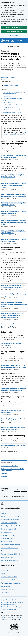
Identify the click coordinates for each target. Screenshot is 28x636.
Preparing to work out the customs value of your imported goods (14, 92)
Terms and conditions (8, 605)
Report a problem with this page (14, 496)
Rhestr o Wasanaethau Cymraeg (11, 607)
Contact (20, 602)
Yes (18, 490)
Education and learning (8, 538)
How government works (8, 589)
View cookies (14, 35)
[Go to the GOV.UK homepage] (7, 40)
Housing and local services (9, 548)
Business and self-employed (10, 520)
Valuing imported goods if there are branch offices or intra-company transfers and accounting (12, 315)
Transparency (5, 586)
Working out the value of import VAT (12, 105)
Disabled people (6, 532)
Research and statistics (8, 580)
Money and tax (5, 551)
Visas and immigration (8, 557)
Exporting (4, 476)
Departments (5, 570)
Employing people (7, 541)
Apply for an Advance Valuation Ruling (13, 445)
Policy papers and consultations (11, 583)
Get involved (5, 592)
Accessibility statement (8, 602)
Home (2, 45)
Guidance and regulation (9, 577)
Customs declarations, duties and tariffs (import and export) (15, 45)
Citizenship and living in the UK (11, 526)
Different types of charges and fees (12, 109)
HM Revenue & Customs (8, 77)
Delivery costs (7, 102)
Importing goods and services (9, 466)
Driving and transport (8, 535)
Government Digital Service (9, 609)
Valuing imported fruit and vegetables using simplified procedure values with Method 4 (14, 222)
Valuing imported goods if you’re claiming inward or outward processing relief (14, 304)
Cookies (14, 600)
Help (2, 600)
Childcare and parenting (9, 523)
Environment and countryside (10, 545)
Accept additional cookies (14, 27)
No (25, 490)
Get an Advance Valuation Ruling (12, 112)
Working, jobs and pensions (9, 560)
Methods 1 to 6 (7, 96)
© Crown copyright (14, 632)
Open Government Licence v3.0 (11, 617)
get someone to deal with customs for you (15, 134)
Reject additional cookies (14, 32)
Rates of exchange (8, 107)
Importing (4, 473)
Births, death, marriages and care (11, 516)
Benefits (3, 513)
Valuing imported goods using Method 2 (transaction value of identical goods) (13, 185)
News (3, 574)
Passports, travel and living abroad (12, 554)
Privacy (8, 600)
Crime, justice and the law (9, 529)
